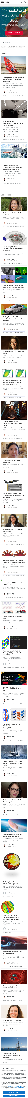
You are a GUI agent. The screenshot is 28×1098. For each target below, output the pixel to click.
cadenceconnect (9, 703)
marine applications (10, 300)
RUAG (8, 139)
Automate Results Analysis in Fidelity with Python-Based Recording (12, 653)
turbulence (8, 896)
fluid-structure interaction (9, 631)
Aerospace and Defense (18, 703)
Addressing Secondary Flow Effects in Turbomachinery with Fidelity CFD (13, 726)
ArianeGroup (8, 849)
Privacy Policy (13, 49)
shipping (5, 183)
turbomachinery (19, 263)
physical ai (15, 1000)
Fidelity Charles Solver (8, 263)
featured (10, 95)
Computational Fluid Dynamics (17, 139)
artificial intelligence (7, 1000)
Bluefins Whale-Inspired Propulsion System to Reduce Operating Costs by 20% (12, 167)
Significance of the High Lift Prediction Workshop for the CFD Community (13, 495)
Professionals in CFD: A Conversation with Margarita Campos (12, 423)
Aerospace (8, 510)
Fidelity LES (14, 966)
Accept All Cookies (14, 1092)
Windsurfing (21, 95)
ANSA (17, 332)
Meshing (12, 510)
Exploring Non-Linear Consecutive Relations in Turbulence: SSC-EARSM (11, 917)
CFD (4, 226)
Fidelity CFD (15, 95)
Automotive (8, 332)
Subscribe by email (13, 33)
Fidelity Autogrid (9, 597)
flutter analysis (18, 631)
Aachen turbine (16, 740)
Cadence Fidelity (10, 667)
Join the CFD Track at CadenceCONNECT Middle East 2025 (13, 689)
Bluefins (19, 183)
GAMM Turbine (14, 397)
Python (4, 667)
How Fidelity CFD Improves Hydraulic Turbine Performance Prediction (13, 248)
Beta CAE (13, 332)
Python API (17, 667)
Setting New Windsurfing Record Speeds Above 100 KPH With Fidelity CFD (13, 79)
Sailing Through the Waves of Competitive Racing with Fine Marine (12, 763)
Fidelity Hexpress (7, 397)
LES (12, 896)
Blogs (2, 5)
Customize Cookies (14, 1096)
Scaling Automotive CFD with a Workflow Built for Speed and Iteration (13, 319)
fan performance (9, 575)
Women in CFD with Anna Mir (12, 1020)
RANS (10, 932)
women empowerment (11, 365)
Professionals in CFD (10, 226)
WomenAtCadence (19, 226)
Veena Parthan (10, 91)
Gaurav (8, 663)
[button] (21, 2)
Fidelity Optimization (18, 597)
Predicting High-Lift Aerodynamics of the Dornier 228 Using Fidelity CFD (13, 123)
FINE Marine (5, 95)
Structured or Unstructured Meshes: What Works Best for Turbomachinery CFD (12, 382)
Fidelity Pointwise (19, 510)
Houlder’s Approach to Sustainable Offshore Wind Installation (11, 1055)
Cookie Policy (4, 49)
